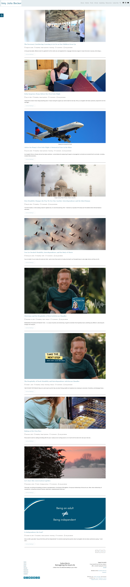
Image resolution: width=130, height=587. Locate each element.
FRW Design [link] (97, 576)
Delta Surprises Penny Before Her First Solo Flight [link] (42, 94)
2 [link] (100, 551)
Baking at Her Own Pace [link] (32, 431)
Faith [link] (43, 255)
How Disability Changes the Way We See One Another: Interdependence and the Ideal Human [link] (57, 201)
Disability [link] (38, 47)
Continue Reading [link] (30, 54)
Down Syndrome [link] (45, 47)
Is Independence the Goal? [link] (33, 532)
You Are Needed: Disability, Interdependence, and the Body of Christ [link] (48, 252)
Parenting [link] (52, 47)
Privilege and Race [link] (44, 484)
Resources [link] (26, 571)
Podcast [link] (47, 319)
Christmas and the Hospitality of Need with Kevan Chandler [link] (45, 316)
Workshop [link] (26, 569)
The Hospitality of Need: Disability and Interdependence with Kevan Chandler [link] (51, 381)
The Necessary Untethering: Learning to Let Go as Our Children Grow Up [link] (50, 44)
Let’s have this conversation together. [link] (37, 481)
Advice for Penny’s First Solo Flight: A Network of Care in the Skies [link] (48, 147)
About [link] (25, 563)
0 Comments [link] (59, 47)
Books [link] (25, 565)
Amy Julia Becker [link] (69, 47)
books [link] (104, 567)
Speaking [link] (26, 573)
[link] (2, 15)
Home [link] (25, 561)
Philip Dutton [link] (102, 579)
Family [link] (42, 384)
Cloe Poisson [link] (99, 578)
